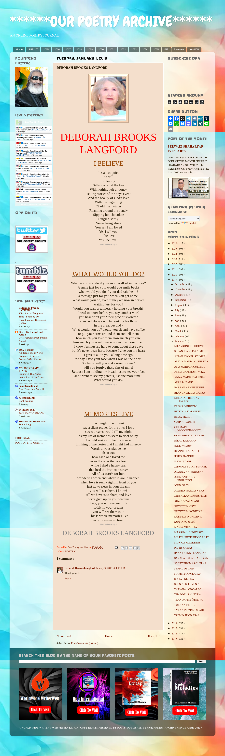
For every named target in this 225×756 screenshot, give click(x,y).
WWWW (194, 49)
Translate (192, 223)
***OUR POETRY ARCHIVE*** (35, 145)
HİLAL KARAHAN (185, 440)
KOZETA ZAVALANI (186, 501)
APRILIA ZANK (183, 382)
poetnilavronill (27, 398)
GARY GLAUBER (184, 422)
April (178, 326)
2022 (123, 49)
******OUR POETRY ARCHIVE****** (111, 21)
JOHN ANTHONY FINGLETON (184, 478)
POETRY (70, 551)
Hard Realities (26, 400)
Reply (68, 578)
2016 (57, 49)
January (179, 341)
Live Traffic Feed (34, 122)
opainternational (28, 386)
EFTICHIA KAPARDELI (188, 411)
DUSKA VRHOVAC (185, 406)
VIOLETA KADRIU (30, 192)
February (180, 336)
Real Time (33, 204)
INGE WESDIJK (183, 446)
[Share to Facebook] (134, 548)
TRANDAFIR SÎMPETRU (188, 599)
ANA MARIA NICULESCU (190, 366)
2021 (112, 49)
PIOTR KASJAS (183, 547)
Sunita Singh (25, 424)
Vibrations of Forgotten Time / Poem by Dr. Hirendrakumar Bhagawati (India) (32, 318)
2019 (90, 49)
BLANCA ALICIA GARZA (189, 392)
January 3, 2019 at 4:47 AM (110, 568)
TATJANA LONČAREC (187, 589)
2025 (156, 49)
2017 (68, 49)
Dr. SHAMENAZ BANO (32, 176)
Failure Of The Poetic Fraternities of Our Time (31, 375)
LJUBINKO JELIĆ (184, 521)
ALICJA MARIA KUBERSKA (191, 361)
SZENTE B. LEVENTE (187, 584)
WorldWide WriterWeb (32, 421)
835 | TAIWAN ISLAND (31, 412)
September (181, 300)
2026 (175, 243)
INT (166, 49)
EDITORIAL (22, 438)
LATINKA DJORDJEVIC (188, 516)
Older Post (153, 636)
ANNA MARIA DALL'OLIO (190, 377)
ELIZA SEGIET (183, 416)
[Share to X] (130, 548)
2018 (79, 49)
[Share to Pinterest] (138, 548)
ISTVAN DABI (182, 461)
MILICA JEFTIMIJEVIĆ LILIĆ (191, 537)
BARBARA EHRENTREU (189, 387)
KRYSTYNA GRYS (185, 506)
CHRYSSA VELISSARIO (40, 130)
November (180, 289)
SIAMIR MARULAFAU (187, 573)
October (179, 294)
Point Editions (27, 410)
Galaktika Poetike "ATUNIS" (29, 309)
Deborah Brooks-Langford (80, 568)
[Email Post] (116, 547)
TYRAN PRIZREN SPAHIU (191, 610)
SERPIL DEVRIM (184, 568)
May (177, 320)
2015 (46, 49)
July (177, 310)
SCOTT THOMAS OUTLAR (190, 563)
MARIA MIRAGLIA (185, 527)
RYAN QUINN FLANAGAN (190, 553)
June (177, 315)
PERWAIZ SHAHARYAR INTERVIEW (185, 148)
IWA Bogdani (26, 350)
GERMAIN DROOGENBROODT (187, 428)
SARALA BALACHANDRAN (191, 558)
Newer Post (63, 636)
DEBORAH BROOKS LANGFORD (186, 399)
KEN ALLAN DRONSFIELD (190, 495)
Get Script (24, 204)
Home (19, 49)
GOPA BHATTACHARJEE (189, 435)
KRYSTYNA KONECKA (188, 511)
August (179, 305)
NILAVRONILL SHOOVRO (190, 346)
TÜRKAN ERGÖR (184, 605)
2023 (134, 49)
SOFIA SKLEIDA (184, 579)
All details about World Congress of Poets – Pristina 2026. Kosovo (31, 356)
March (178, 331)
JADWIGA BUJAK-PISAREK (190, 466)
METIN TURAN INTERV (39, 168)
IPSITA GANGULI (184, 456)
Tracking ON (43, 204)
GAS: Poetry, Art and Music (31, 333)
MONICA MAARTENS (187, 542)
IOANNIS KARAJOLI (186, 451)
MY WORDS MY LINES (29, 369)
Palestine (179, 49)
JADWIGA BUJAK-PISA (32, 184)
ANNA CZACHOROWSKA (189, 372)
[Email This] (123, 548)
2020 (101, 49)
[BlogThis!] (126, 548)
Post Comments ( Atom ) (84, 643)
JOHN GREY (181, 485)
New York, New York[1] (31, 389)
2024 (145, 49)
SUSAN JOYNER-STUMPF (189, 351)
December (180, 284)
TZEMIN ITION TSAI (186, 615)
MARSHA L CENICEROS (189, 532)
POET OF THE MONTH (29, 442)
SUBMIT (33, 49)
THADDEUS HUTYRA (187, 594)
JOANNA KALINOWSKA (189, 472)
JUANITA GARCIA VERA (189, 490)
